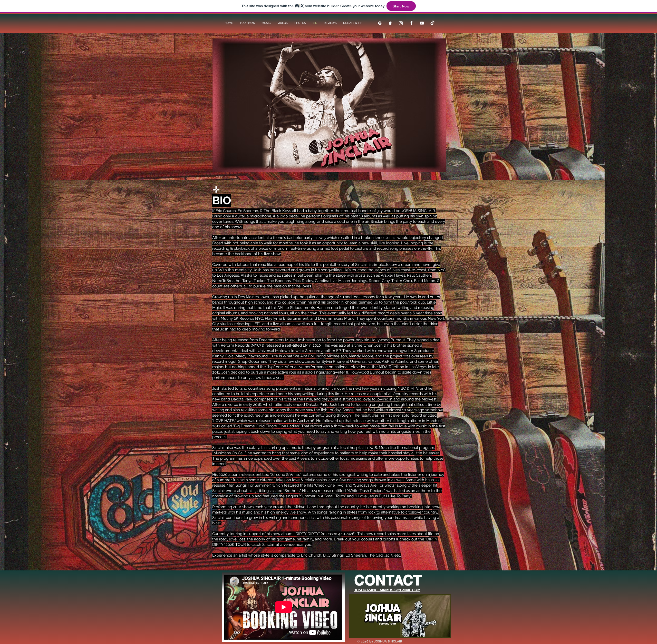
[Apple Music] (390, 23)
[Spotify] (379, 23)
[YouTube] (421, 23)
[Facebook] (411, 23)
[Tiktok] (432, 23)
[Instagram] (400, 23)
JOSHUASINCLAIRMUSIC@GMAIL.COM (387, 590)
